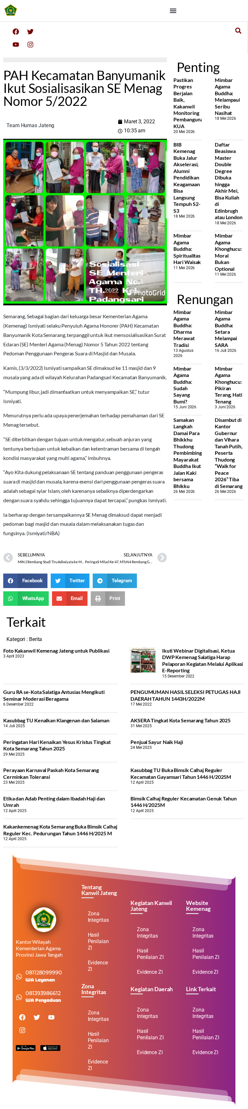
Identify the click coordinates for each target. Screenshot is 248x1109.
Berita (35, 639)
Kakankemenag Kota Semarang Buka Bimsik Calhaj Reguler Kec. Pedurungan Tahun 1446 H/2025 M (60, 829)
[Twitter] (30, 31)
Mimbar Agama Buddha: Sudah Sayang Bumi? (182, 384)
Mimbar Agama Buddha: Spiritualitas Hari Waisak (187, 248)
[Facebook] (15, 31)
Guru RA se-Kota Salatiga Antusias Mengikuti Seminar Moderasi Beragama (54, 695)
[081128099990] (19, 976)
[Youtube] (15, 44)
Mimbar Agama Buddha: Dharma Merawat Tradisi (183, 328)
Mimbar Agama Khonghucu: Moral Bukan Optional (228, 251)
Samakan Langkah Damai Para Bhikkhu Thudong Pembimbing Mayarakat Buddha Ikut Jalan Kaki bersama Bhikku (187, 453)
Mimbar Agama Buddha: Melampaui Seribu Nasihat (227, 96)
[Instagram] (30, 44)
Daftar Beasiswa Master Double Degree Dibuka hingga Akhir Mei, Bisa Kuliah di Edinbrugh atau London (229, 180)
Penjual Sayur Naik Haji (156, 742)
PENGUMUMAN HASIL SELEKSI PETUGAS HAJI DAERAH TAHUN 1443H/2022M (185, 695)
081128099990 (44, 973)
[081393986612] (19, 997)
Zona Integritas (98, 917)
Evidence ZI (98, 966)
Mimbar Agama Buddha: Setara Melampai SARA (226, 328)
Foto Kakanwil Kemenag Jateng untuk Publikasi (56, 650)
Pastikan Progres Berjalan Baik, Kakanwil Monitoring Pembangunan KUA (189, 103)
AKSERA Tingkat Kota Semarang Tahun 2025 (180, 720)
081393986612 (43, 993)
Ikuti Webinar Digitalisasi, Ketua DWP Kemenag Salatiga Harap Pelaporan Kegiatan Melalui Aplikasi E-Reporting (202, 660)
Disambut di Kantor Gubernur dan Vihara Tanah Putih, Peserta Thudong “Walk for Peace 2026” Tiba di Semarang (229, 453)
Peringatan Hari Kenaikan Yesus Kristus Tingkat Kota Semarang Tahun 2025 (56, 745)
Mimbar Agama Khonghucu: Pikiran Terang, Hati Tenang (228, 384)
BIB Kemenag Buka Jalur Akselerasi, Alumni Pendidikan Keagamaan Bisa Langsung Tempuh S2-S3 (186, 177)
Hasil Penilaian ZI (98, 941)
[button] (173, 10)
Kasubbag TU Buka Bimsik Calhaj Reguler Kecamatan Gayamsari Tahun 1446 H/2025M (180, 773)
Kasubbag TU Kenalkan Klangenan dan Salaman (56, 720)
